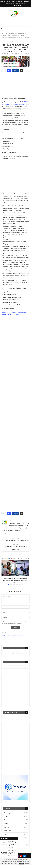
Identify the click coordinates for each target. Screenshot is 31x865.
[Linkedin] (14, 5)
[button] (3, 571)
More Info (27, 863)
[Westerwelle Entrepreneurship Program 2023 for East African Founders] (4, 843)
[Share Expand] (21, 70)
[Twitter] (11, 5)
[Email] (20, 5)
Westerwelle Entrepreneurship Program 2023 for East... (12, 843)
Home (1, 1)
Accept (21, 863)
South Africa (16, 830)
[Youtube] (18, 5)
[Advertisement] (16, 21)
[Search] (29, 28)
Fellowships (26, 1)
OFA (8, 53)
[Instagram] (16, 5)
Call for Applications (9, 1)
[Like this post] (9, 70)
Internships (9, 3)
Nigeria (16, 834)
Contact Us (22, 3)
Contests (15, 3)
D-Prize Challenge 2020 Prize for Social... (12, 852)
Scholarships (19, 1)
